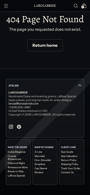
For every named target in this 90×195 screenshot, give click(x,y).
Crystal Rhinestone (14, 158)
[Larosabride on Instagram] (11, 127)
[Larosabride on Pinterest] (19, 127)
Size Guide (67, 152)
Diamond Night (16, 163)
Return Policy (68, 160)
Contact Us (67, 172)
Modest (39, 172)
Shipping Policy (69, 164)
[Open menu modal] (6, 6)
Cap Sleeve (40, 168)
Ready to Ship (16, 171)
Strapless (39, 164)
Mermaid (39, 156)
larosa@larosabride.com (23, 103)
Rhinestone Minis (18, 167)
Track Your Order (70, 168)
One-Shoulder (42, 160)
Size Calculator (69, 156)
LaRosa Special (16, 175)
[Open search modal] (76, 6)
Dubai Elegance (17, 152)
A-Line (38, 152)
